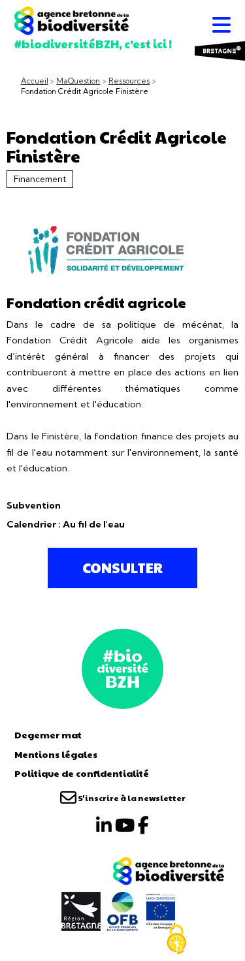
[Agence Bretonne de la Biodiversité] (122, 667)
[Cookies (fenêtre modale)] (176, 939)
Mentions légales (55, 754)
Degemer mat (48, 734)
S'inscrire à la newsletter (131, 798)
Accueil (34, 81)
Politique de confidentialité (81, 773)
